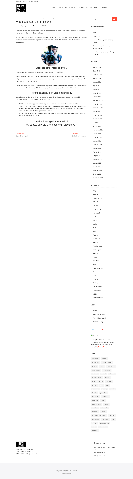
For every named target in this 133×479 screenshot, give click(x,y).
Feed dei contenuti (99, 314)
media (113, 389)
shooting (94, 408)
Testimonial (96, 283)
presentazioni (48, 18)
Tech (94, 275)
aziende (32, 18)
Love (94, 216)
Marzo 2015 (97, 126)
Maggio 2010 (97, 159)
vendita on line (104, 423)
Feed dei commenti (99, 318)
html (93, 381)
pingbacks (105, 396)
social (103, 412)
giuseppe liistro (26, 26)
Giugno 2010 (97, 155)
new (94, 227)
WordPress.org (98, 322)
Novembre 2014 (98, 130)
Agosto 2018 (97, 78)
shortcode (104, 408)
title (113, 419)
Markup (95, 220)
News (95, 231)
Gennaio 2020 (97, 71)
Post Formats (97, 246)
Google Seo (97, 209)
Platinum (95, 400)
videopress (103, 427)
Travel (94, 423)
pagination (103, 393)
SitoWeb (94, 412)
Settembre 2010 (98, 148)
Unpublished (97, 290)
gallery (107, 377)
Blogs (95, 191)
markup (104, 389)
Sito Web (96, 261)
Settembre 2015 (98, 119)
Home (54, 8)
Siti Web (93, 8)
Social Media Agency (78, 8)
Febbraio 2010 (98, 167)
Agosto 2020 (97, 67)
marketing (95, 389)
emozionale (39, 18)
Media (95, 224)
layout (94, 385)
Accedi (95, 310)
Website (94, 430)
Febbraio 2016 (98, 100)
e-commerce (111, 366)
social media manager (99, 415)
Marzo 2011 (97, 141)
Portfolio (95, 242)
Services (96, 253)
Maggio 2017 (97, 89)
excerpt (103, 374)
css (102, 366)
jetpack (109, 381)
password (95, 396)
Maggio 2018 (97, 82)
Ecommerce (96, 370)
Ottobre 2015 (97, 115)
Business (96, 194)
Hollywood (96, 213)
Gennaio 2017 (97, 93)
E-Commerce (97, 198)
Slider (95, 264)
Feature (95, 205)
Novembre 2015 (98, 111)
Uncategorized (97, 286)
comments (95, 362)
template (105, 419)
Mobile (94, 393)
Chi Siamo (63, 8)
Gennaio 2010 (97, 170)
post (103, 400)
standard (112, 415)
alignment (95, 358)
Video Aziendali (98, 297)
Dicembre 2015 (98, 108)
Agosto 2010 (97, 152)
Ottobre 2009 (97, 174)
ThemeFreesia (103, 347)
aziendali (26, 18)
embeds (94, 374)
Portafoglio (96, 239)
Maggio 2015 (97, 122)
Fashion (112, 374)
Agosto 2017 (97, 86)
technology (95, 419)
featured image (96, 377)
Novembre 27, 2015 (40, 26)
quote (106, 404)
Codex (104, 358)
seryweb (74, 471)
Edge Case (96, 202)
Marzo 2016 (97, 97)
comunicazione (107, 362)
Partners (96, 235)
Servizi (18, 18)
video (56, 18)
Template (96, 279)
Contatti (104, 8)
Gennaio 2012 (97, 137)
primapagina (97, 250)
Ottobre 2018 (97, 74)
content (94, 366)
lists (107, 385)
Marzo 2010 (97, 163)
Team (95, 272)
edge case (107, 370)
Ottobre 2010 (97, 144)
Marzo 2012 (97, 133)
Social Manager (98, 268)
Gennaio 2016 (97, 104)
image (101, 381)
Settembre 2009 (98, 178)
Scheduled (96, 36)
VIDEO (95, 32)
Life (101, 385)
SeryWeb (59, 471)
